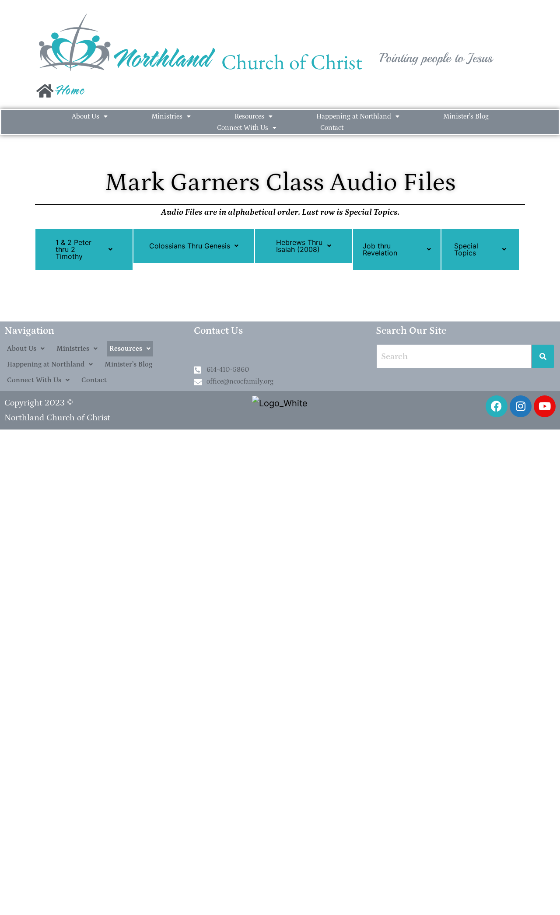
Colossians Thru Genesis (189, 245)
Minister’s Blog (466, 116)
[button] (90, 116)
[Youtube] (545, 406)
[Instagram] (521, 406)
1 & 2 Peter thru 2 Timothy (73, 249)
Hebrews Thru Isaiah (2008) (299, 246)
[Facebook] (497, 406)
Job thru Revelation (380, 249)
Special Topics (466, 249)
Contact (331, 128)
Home (70, 92)
